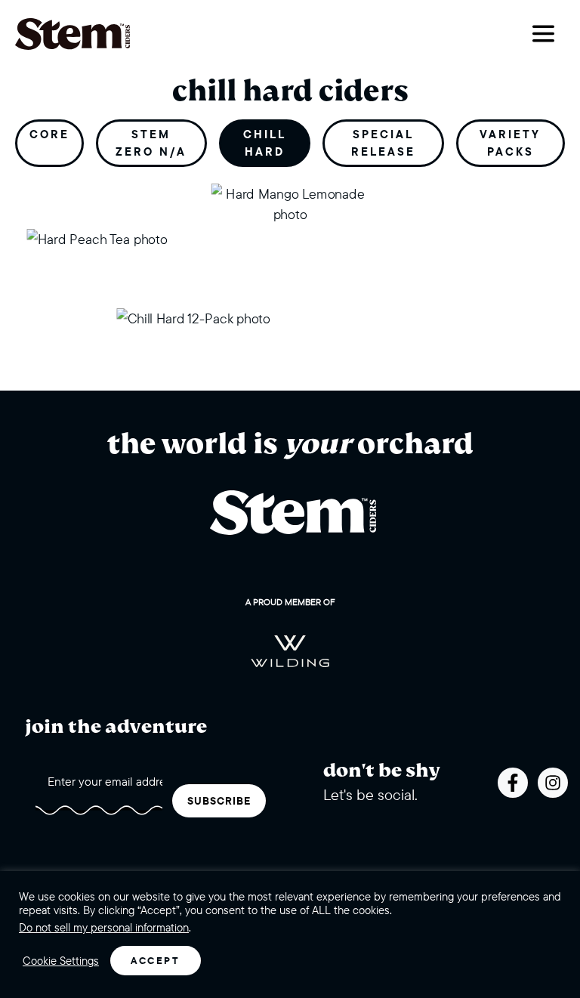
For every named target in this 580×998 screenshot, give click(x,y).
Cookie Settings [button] (61, 961)
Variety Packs (510, 143)
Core (49, 134)
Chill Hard (264, 143)
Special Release (383, 143)
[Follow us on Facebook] (513, 783)
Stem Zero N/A (151, 143)
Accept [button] (155, 960)
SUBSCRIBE (219, 801)
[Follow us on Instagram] (553, 783)
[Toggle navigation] (543, 33)
